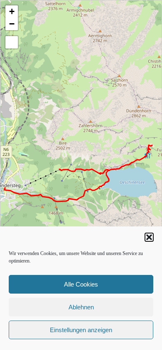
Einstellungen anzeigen (81, 329)
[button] (149, 237)
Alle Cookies (81, 284)
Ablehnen (81, 307)
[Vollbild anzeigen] (11, 42)
